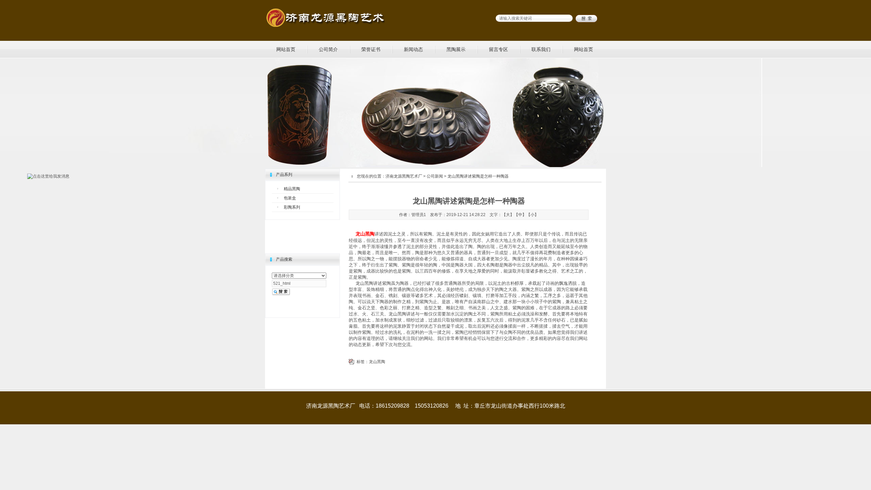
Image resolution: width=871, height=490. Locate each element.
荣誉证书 (370, 49)
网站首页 (285, 49)
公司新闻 (435, 176)
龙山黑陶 (377, 361)
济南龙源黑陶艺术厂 (403, 176)
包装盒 (290, 198)
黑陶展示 (455, 49)
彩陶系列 (292, 207)
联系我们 (540, 49)
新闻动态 (413, 49)
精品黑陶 (292, 188)
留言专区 (498, 49)
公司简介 (328, 49)
